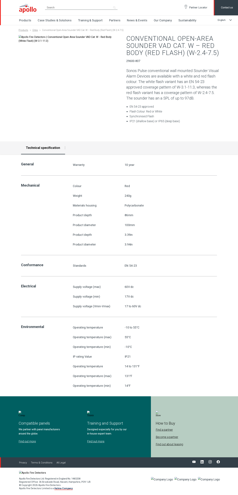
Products (23, 30)
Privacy (23, 462)
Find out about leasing (169, 444)
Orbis (35, 30)
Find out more (27, 441)
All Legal (61, 462)
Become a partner (167, 437)
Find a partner (164, 429)
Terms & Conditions (41, 462)
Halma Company (63, 488)
